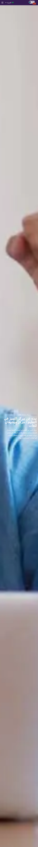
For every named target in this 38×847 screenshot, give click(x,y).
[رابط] (32, 2)
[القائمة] (2, 2)
